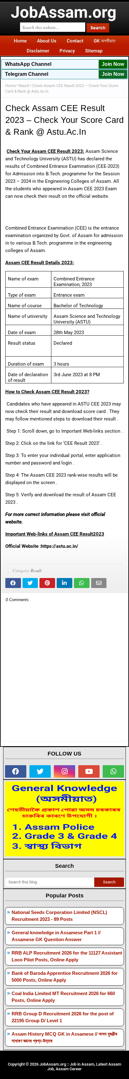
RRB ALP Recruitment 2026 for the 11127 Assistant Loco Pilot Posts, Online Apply (67, 956)
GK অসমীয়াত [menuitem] (104, 41)
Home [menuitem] (20, 41)
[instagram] (64, 771)
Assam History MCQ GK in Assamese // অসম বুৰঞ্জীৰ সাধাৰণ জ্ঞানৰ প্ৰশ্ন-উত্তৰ (64, 1037)
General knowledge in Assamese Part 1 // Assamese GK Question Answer (56, 936)
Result (24, 86)
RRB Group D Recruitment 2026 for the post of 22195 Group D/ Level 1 (63, 1017)
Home (10, 86)
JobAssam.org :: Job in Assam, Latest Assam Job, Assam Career (80, 1066)
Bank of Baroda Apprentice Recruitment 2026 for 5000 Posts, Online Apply (65, 976)
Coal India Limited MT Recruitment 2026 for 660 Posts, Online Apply (63, 997)
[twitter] (40, 771)
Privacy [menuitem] (67, 51)
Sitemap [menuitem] (93, 51)
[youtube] (89, 771)
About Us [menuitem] (46, 41)
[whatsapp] (113, 771)
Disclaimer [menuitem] (38, 51)
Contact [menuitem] (75, 41)
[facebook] (15, 771)
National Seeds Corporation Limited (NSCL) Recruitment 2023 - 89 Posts (59, 916)
